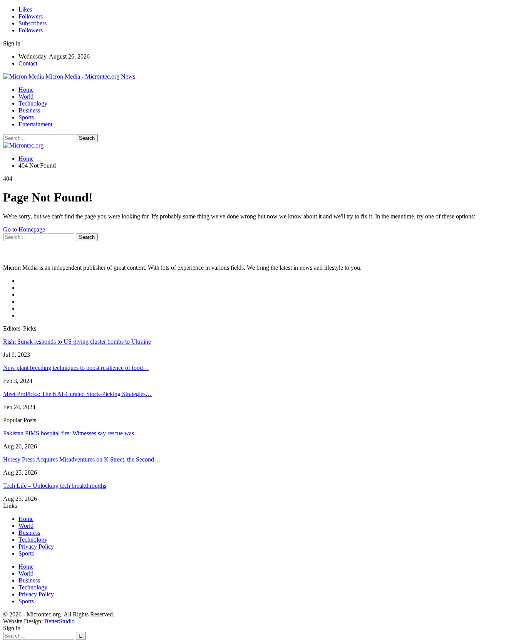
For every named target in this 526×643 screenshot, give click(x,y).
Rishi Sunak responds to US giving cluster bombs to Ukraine (77, 341)
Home (26, 89)
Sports (26, 117)
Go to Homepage (24, 229)
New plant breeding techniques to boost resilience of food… (76, 367)
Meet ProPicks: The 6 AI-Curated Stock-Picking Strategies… (77, 394)
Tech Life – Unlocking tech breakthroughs (54, 485)
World (26, 96)
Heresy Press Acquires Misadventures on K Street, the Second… (81, 459)
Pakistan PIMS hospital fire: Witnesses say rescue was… (71, 433)
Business (29, 110)
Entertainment (35, 124)
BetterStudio (59, 621)
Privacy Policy (36, 546)
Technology (32, 103)
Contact (27, 63)
